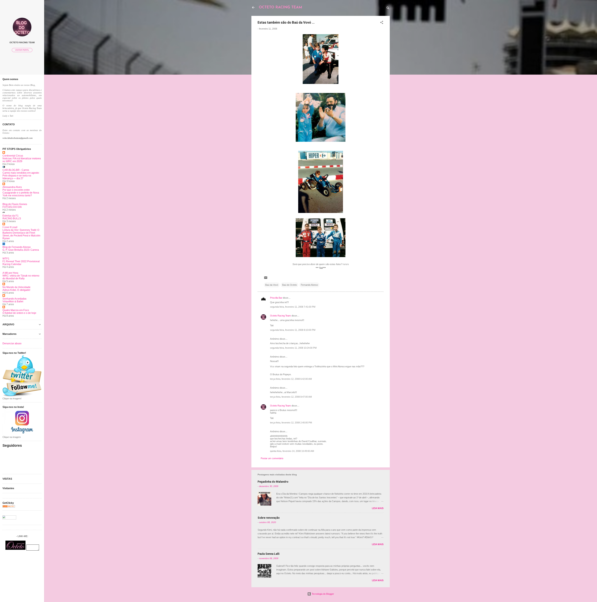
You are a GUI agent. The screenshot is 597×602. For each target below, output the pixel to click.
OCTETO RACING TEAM (280, 7)
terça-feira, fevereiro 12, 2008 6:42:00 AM (291, 379)
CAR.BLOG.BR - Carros (15, 170)
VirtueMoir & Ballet (12, 301)
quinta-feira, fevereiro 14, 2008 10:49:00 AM (292, 451)
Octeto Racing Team (280, 315)
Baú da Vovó (271, 285)
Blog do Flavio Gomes (14, 204)
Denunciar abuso (11, 343)
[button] (382, 23)
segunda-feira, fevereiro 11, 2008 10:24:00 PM (293, 347)
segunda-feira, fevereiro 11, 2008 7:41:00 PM (292, 306)
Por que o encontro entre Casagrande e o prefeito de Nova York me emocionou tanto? (20, 193)
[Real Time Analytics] (8, 506)
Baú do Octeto (289, 285)
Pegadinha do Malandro (273, 481)
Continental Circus (12, 155)
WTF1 (5, 258)
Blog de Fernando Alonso (16, 247)
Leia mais (378, 508)
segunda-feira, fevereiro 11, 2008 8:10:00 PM (292, 330)
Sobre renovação (269, 517)
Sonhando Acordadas (14, 298)
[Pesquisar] (388, 8)
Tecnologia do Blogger (322, 594)
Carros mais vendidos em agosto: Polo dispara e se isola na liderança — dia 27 (20, 175)
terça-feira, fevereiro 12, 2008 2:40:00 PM (291, 422)
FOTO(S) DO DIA (12, 207)
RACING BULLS (11, 218)
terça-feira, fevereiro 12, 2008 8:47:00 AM (291, 396)
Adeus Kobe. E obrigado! (16, 290)
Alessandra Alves (12, 187)
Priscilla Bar (276, 297)
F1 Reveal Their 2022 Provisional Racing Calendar (21, 262)
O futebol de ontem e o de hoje (19, 313)
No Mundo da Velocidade (16, 287)
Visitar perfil (22, 50)
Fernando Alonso (309, 285)
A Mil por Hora (10, 273)
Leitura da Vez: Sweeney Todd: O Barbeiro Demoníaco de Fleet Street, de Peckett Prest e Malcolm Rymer (21, 234)
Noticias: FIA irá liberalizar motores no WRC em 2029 (21, 160)
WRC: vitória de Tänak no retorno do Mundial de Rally (20, 277)
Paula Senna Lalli (269, 553)
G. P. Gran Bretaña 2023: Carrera (20, 250)
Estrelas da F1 (10, 215)
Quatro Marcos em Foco (15, 310)
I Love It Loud (9, 227)
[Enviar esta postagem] (266, 278)
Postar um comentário (272, 458)
